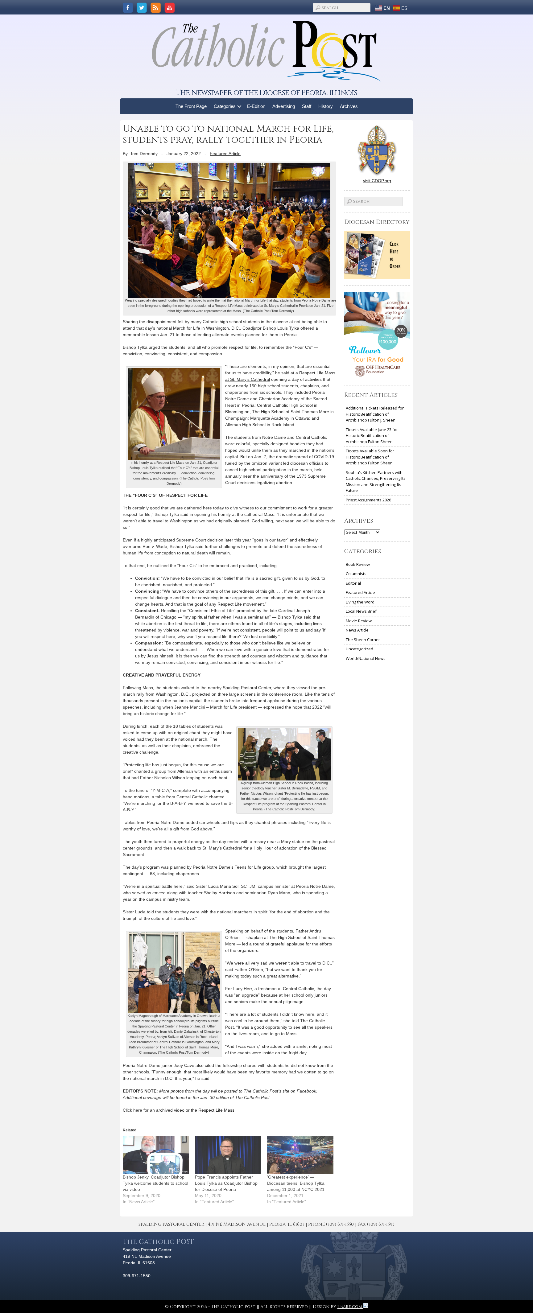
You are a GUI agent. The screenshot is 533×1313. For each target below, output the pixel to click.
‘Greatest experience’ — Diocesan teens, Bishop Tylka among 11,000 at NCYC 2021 (295, 1183)
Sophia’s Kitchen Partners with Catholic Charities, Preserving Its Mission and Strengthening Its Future (376, 481)
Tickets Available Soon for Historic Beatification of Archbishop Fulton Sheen (370, 457)
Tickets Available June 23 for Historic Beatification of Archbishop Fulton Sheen (372, 435)
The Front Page (191, 106)
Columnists (356, 573)
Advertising (283, 106)
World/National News (366, 658)
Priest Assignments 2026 (368, 500)
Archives (349, 106)
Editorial (353, 583)
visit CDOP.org (377, 180)
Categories (225, 106)
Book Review (358, 564)
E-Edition (256, 106)
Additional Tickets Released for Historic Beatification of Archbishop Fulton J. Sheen (375, 414)
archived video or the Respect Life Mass (195, 1110)
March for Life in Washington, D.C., (207, 328)
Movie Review (359, 621)
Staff (306, 106)
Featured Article (225, 153)
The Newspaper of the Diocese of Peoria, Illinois (266, 93)
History (325, 106)
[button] (239, 106)
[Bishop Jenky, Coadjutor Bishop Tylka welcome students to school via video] (156, 1155)
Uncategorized (359, 649)
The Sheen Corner (363, 639)
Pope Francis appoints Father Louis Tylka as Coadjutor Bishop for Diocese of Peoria (226, 1183)
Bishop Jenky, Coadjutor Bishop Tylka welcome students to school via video (155, 1183)
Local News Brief (361, 611)
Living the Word (360, 602)
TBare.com (350, 1307)
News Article (357, 630)
